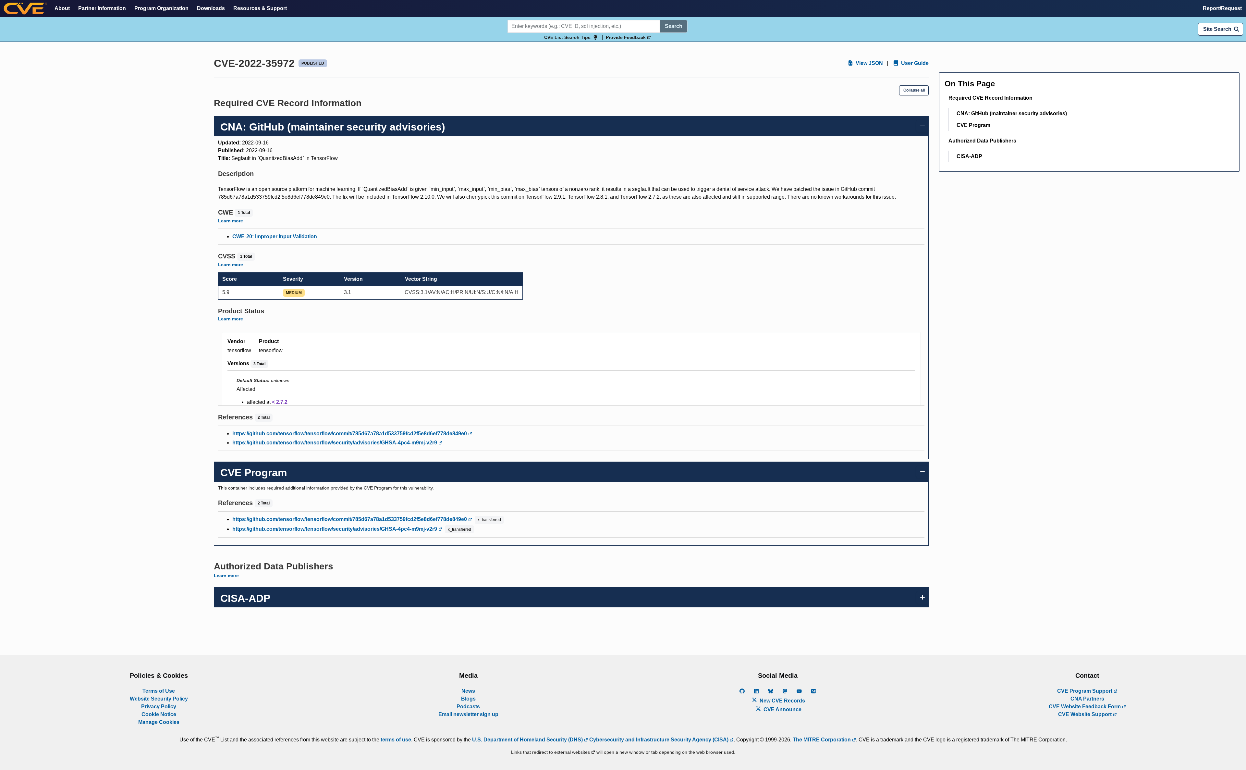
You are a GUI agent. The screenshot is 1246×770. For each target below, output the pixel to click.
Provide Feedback (626, 37)
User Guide (914, 63)
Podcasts (468, 706)
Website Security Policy (159, 699)
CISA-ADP (969, 156)
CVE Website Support (1085, 714)
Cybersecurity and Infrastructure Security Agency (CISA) (659, 739)
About (62, 8)
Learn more (230, 220)
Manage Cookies (158, 722)
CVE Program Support (1085, 691)
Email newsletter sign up (468, 714)
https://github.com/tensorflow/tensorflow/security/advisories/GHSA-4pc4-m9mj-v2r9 (335, 442)
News (468, 691)
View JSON (868, 63)
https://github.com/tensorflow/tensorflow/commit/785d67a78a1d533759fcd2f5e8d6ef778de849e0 (350, 433)
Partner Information (102, 8)
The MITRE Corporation (822, 739)
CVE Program (973, 125)
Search (673, 26)
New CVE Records (781, 700)
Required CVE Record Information (990, 98)
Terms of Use (158, 691)
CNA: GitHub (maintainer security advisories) (1012, 113)
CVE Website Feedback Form (1085, 706)
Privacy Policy (158, 706)
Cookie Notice (158, 714)
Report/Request (1222, 8)
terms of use (396, 739)
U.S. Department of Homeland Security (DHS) (528, 739)
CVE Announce (781, 709)
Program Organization (161, 8)
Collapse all (914, 90)
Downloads (211, 8)
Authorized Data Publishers (982, 140)
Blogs (468, 699)
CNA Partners (1087, 699)
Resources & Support (260, 8)
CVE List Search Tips (567, 37)
